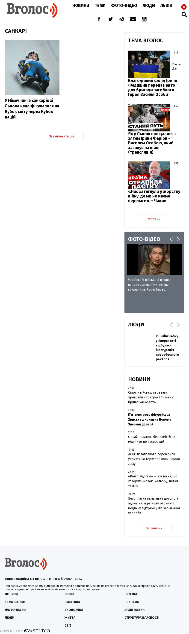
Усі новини (154, 528)
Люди (149, 5)
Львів (166, 5)
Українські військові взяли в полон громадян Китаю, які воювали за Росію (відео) (149, 284)
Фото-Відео (124, 5)
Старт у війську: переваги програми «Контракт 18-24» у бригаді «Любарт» (151, 397)
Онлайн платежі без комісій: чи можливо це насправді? (151, 439)
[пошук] (184, 14)
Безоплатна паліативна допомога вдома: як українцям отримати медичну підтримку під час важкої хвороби (154, 506)
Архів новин (134, 610)
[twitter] (110, 19)
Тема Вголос (15, 602)
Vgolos (32, 10)
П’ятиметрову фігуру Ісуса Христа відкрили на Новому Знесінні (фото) (149, 419)
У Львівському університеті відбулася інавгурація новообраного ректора (167, 347)
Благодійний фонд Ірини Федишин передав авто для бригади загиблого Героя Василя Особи (152, 87)
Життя (70, 618)
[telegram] (122, 19)
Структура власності (141, 618)
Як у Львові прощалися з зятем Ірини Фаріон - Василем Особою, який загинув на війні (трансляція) (152, 143)
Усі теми (154, 219)
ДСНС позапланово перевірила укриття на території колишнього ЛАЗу (154, 459)
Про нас (131, 594)
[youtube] (144, 19)
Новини (80, 5)
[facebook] (98, 19)
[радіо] (184, 7)
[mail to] (133, 19)
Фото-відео (15, 610)
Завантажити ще (61, 136)
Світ (68, 626)
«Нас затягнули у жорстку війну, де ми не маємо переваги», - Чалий (154, 196)
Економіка (74, 610)
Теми (100, 5)
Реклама (131, 602)
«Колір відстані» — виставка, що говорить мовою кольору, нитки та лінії (153, 481)
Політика (72, 602)
